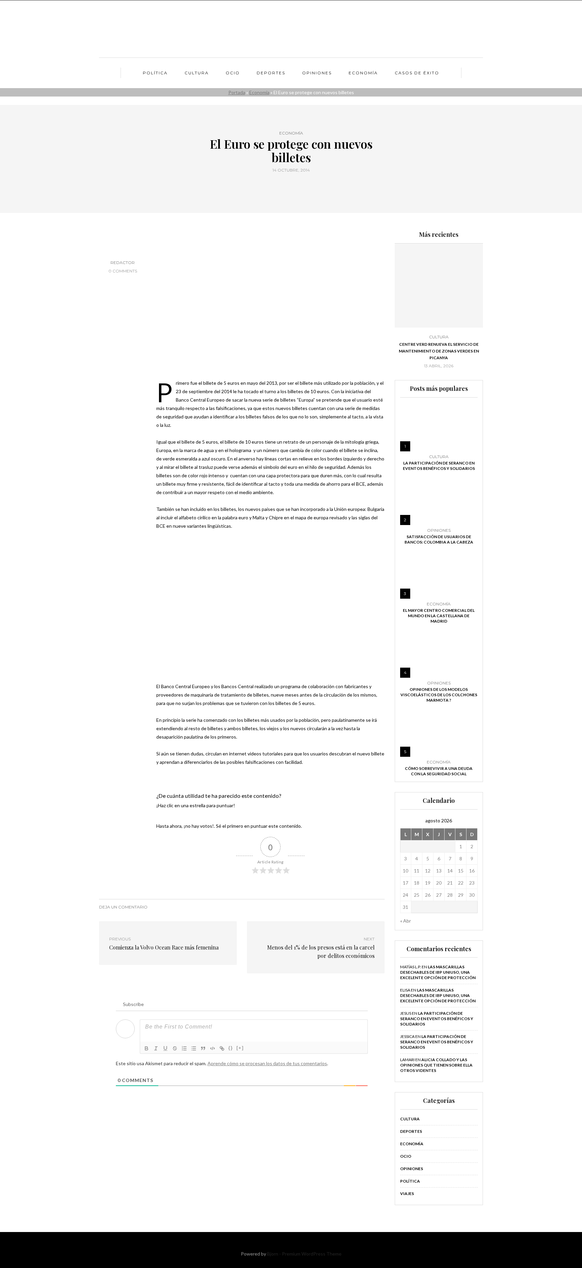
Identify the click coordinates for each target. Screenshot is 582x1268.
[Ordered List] (184, 1048)
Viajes (407, 1193)
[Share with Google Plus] (295, 185)
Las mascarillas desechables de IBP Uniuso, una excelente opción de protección (438, 972)
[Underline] (165, 1048)
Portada (236, 92)
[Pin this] (303, 185)
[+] (240, 1047)
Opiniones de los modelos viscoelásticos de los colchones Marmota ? (438, 695)
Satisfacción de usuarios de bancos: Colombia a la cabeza (439, 539)
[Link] (222, 1048)
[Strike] (175, 1048)
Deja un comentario (123, 906)
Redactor (122, 262)
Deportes (271, 72)
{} (230, 1047)
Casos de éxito (417, 72)
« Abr (405, 921)
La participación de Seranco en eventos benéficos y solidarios (439, 465)
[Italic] (156, 1048)
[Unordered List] (193, 1048)
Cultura (197, 72)
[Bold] (146, 1048)
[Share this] (278, 185)
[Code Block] (212, 1048)
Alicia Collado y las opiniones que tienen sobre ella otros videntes (436, 1065)
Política (155, 72)
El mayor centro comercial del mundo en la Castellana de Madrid (439, 616)
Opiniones (317, 72)
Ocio (233, 72)
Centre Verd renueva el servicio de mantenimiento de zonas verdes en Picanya (439, 351)
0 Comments (122, 270)
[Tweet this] (287, 185)
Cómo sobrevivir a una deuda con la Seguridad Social (439, 771)
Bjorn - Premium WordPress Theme (304, 1254)
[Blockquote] (203, 1048)
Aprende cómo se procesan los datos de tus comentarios (267, 1063)
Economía (363, 72)
